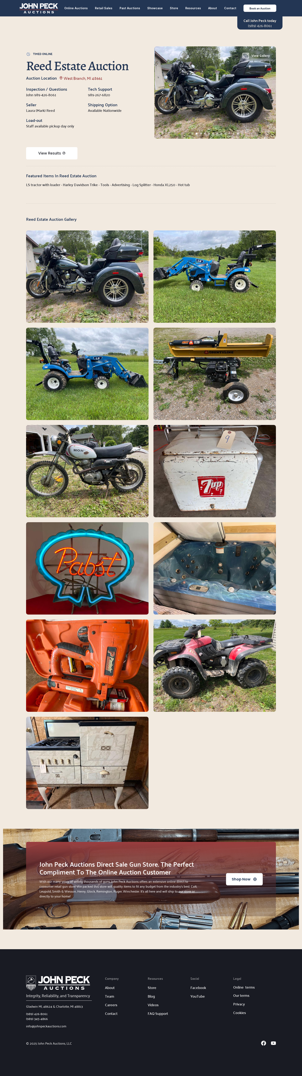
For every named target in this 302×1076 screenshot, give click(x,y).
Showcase (155, 8)
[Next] (268, 92)
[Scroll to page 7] (217, 133)
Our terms (241, 995)
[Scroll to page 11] (234, 133)
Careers (111, 1004)
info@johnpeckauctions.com (46, 1026)
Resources (193, 8)
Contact (230, 8)
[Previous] (162, 92)
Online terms (244, 987)
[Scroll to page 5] (209, 133)
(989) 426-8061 (260, 25)
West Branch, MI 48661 (83, 78)
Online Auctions (76, 8)
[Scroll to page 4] (205, 133)
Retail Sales (103, 8)
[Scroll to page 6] (213, 133)
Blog (151, 996)
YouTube (197, 996)
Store (174, 8)
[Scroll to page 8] (221, 133)
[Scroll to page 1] (192, 133)
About (212, 8)
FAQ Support (158, 1013)
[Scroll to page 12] (238, 133)
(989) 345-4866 (37, 1018)
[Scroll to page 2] (197, 133)
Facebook (198, 987)
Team (109, 996)
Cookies (239, 1012)
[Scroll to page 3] (201, 133)
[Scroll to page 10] (229, 133)
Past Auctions (130, 8)
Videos (153, 1004)
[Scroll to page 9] (225, 133)
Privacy (239, 1003)
